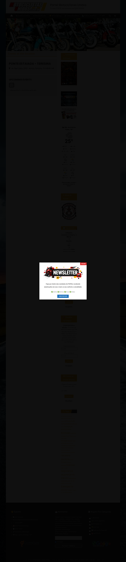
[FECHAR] (83, 263)
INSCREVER (63, 296)
